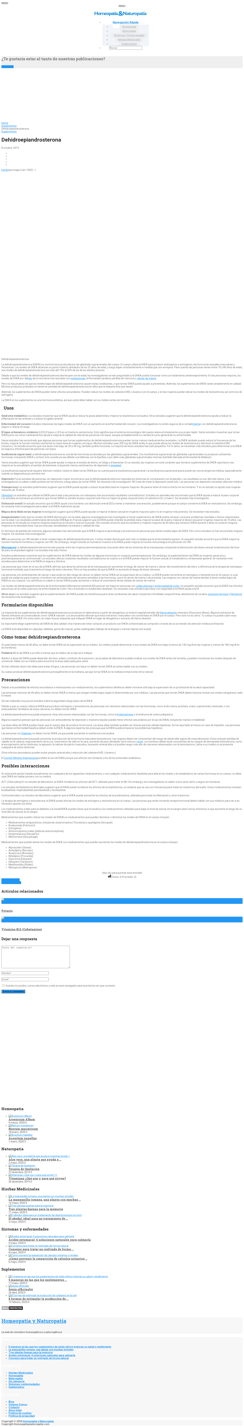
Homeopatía (129, 26)
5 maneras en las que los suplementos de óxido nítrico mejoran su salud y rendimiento (60, 1346)
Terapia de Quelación (24, 1169)
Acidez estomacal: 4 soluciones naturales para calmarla (50, 1240)
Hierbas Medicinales (129, 39)
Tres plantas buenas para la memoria (36, 1209)
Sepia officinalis (21, 1289)
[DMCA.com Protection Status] (12, 1309)
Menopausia (8, 547)
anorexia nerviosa (218, 594)
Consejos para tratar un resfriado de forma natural (39, 1358)
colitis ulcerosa (144, 585)
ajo (30, 378)
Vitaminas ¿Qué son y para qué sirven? (37, 1178)
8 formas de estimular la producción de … (38, 1299)
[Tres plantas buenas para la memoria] (31, 1205)
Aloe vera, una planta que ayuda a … (35, 1159)
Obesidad (6, 495)
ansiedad (116, 465)
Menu (4, 3)
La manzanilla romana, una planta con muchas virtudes (41, 1349)
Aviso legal (15, 1410)
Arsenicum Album (22, 1119)
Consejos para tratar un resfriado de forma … (41, 1249)
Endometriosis (125, 714)
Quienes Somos (18, 1404)
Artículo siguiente (11, 882)
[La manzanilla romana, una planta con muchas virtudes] (41, 1196)
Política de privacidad (22, 1416)
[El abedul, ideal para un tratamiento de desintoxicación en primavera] (45, 1215)
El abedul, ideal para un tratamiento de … (38, 1218)
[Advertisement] (122, 95)
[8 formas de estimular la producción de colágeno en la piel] (43, 1295)
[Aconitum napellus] (21, 1135)
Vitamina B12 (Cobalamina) (21, 929)
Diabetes (27, 733)
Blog (11, 1401)
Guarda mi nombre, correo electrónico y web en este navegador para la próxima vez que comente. (61, 985)
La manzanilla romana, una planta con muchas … (45, 1199)
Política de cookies (20, 1413)
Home (4, 123)
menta (196, 424)
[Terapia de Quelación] (22, 1165)
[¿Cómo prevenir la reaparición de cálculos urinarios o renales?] (43, 1255)
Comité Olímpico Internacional (21, 758)
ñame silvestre (168, 612)
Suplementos (129, 43)
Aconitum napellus (23, 1138)
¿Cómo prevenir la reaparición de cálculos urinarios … (48, 1258)
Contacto (14, 1407)
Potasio (7, 911)
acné (140, 741)
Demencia (236, 594)
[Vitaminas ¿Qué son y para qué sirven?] (33, 1175)
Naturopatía (129, 31)
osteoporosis (78, 378)
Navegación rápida (125, 22)
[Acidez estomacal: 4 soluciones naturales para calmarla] (41, 1236)
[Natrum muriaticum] (21, 1125)
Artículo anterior (10, 879)
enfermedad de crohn (167, 585)
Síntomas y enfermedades (129, 35)
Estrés (5, 170)
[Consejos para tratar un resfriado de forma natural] (38, 1245)
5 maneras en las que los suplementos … (38, 1280)
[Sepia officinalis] (19, 1286)
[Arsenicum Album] (20, 1116)
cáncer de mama (146, 378)
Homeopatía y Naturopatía (33, 1321)
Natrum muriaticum (23, 1129)
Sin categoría (16, 1381)
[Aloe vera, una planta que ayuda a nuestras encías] (39, 1156)
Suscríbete (7, 66)
